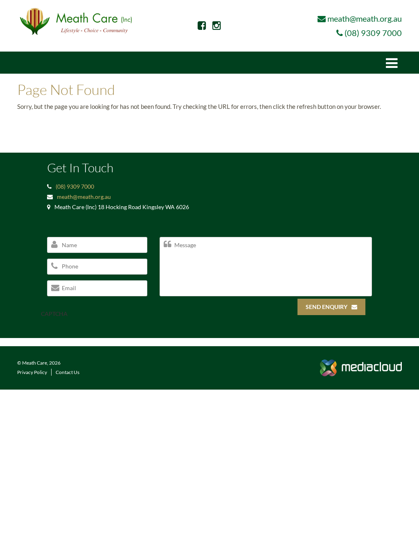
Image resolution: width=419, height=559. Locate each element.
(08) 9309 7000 (373, 33)
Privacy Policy (32, 372)
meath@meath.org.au (364, 18)
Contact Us (67, 372)
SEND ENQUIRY (326, 306)
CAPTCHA (54, 313)
